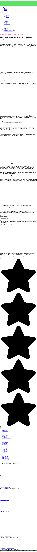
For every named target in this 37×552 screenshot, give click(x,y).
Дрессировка (4, 29)
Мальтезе (3, 12)
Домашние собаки (5, 435)
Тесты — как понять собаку (8, 31)
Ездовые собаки (4, 437)
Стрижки (7, 17)
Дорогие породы (4, 436)
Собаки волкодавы (5, 457)
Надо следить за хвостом (6, 41)
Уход (4, 8)
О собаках (3, 7)
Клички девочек (6, 28)
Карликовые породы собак (6, 438)
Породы (3, 20)
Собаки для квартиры (5, 458)
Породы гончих (4, 450)
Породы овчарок (4, 452)
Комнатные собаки (5, 440)
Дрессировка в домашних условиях (10, 30)
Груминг (5, 16)
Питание (5, 9)
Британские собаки (5, 431)
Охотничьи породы (5, 447)
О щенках (5, 11)
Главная (1, 34)
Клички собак (4, 26)
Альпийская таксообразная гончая (5, 462)
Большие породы (6, 21)
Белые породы (4, 430)
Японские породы (5, 460)
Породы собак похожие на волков (5, 536)
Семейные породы (5, 454)
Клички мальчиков (7, 27)
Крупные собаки (4, 443)
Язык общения (4, 42)
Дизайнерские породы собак (4, 500)
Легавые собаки (4, 444)
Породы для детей (5, 451)
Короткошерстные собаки (6, 441)
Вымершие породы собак (4, 474)
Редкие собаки (4, 453)
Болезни (5, 10)
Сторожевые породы (5, 459)
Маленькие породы (7, 23)
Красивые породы (5, 442)
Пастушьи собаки (5, 448)
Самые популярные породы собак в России (7, 548)
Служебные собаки (5, 455)
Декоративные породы (5, 433)
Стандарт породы (7, 13)
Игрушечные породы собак (4, 511)
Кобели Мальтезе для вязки (10, 19)
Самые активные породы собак (5, 487)
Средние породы (6, 22)
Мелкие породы (4, 445)
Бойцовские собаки (7, 24)
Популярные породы (5, 449)
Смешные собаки (5, 456)
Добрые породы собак (5, 434)
